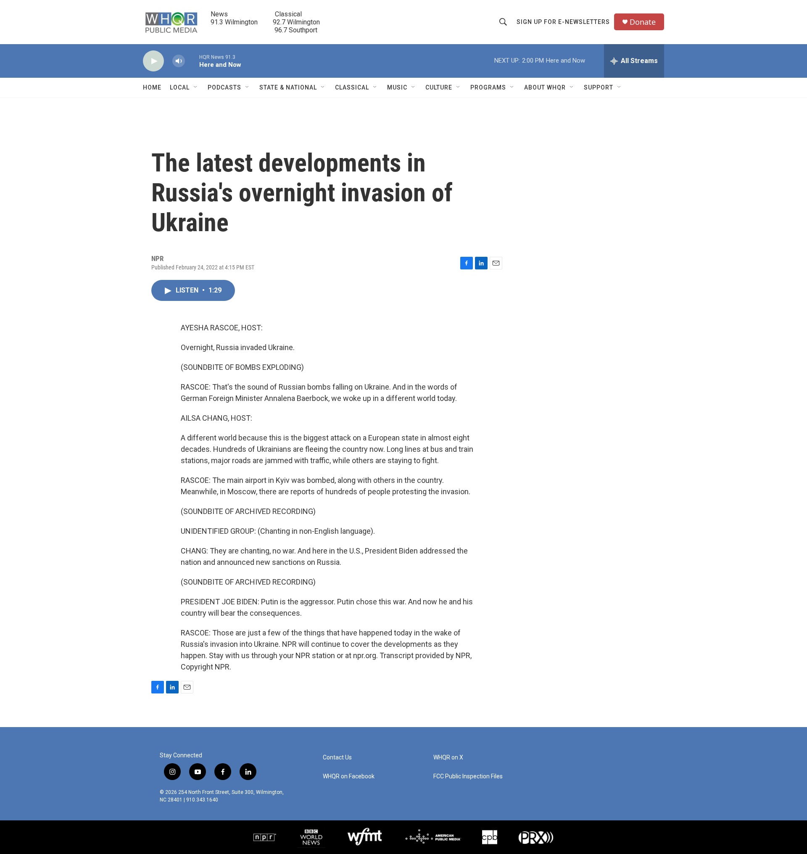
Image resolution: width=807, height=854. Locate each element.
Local (180, 87)
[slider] (192, 60)
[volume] (178, 61)
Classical (352, 87)
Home (152, 87)
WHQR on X (448, 757)
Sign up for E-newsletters (563, 21)
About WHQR (545, 87)
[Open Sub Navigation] (196, 87)
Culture (438, 87)
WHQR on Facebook (348, 776)
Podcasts (224, 87)
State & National (288, 87)
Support (598, 87)
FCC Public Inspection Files (468, 776)
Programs (488, 87)
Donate (643, 22)
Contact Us (337, 757)
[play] (153, 61)
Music (397, 87)
